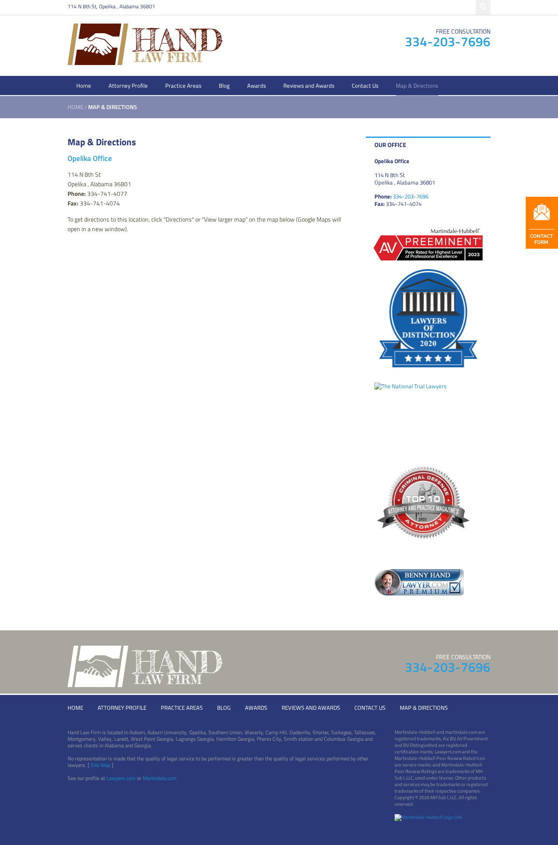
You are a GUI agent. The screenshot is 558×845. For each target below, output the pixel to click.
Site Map (100, 765)
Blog (224, 85)
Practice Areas (183, 85)
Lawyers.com (121, 778)
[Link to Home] (145, 43)
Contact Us (365, 85)
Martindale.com (160, 778)
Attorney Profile (128, 85)
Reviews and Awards (308, 85)
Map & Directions (417, 85)
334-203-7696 (447, 41)
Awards (256, 85)
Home (83, 85)
